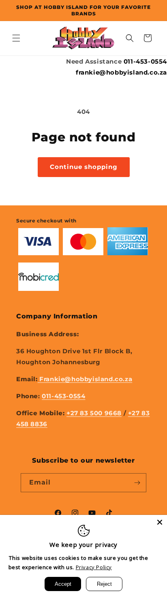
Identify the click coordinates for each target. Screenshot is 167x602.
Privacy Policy (94, 567)
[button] (16, 38)
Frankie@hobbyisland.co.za (85, 379)
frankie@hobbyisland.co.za (121, 72)
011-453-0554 (145, 61)
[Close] (160, 522)
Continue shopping (84, 167)
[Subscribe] (137, 482)
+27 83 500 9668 (94, 413)
